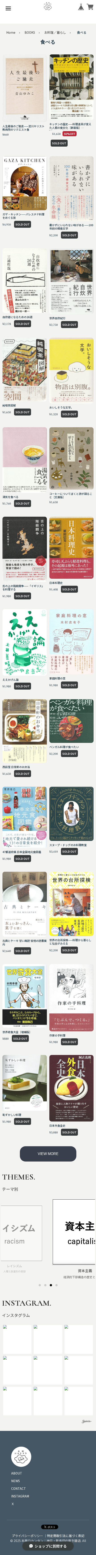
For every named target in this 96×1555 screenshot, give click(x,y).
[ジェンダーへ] (40, 1285)
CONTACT (18, 1488)
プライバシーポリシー (27, 1535)
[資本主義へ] (51, 1285)
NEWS (15, 1481)
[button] (17, 1339)
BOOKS (30, 32)
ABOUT (16, 1473)
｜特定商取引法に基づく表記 (64, 1535)
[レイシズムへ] (45, 1285)
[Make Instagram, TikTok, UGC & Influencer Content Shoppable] (87, 1422)
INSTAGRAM (20, 1496)
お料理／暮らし (55, 32)
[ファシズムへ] (56, 1285)
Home (10, 32)
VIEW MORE (48, 1154)
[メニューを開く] (8, 8)
